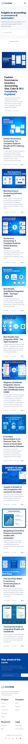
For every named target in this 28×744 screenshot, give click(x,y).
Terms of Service (19, 729)
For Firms (3, 706)
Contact (17, 710)
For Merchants (4, 710)
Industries (17, 706)
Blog (2, 729)
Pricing (3, 716)
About (16, 703)
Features (3, 703)
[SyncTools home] (6, 3)
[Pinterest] (21, 738)
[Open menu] (25, 3)
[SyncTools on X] (10, 738)
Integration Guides (14, 41)
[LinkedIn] (14, 738)
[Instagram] (17, 738)
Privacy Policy (18, 725)
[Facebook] (6, 738)
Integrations (4, 713)
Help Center (4, 725)
